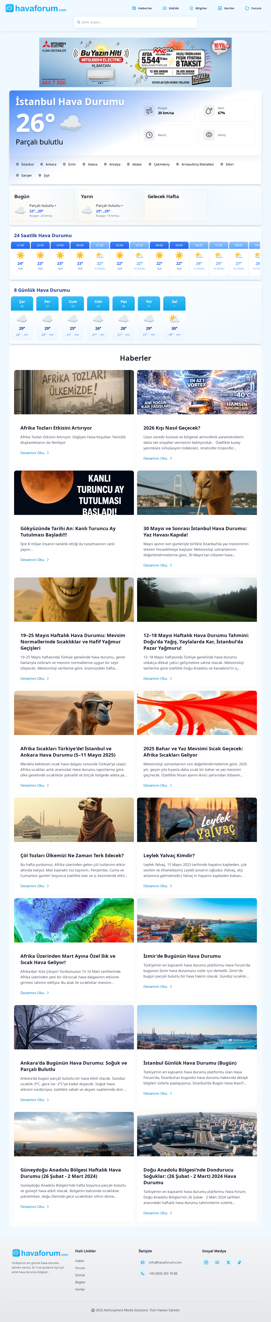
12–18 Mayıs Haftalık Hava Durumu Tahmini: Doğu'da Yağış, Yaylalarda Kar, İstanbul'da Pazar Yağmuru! (196, 641)
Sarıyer (26, 175)
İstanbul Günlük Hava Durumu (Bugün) (189, 1063)
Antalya (114, 164)
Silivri (230, 164)
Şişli (47, 175)
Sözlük (80, 1275)
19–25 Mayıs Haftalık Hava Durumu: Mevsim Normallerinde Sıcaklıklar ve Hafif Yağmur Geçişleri (72, 641)
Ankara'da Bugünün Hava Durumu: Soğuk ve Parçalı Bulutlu (73, 1066)
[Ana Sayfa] (36, 8)
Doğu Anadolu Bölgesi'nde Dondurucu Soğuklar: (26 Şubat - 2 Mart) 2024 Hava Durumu (189, 1176)
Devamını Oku (32, 452)
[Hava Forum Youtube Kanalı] (217, 1262)
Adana (92, 164)
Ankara (51, 164)
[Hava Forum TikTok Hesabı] (239, 1262)
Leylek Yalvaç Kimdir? (169, 855)
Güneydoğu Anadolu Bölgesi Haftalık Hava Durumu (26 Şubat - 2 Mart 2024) (70, 1172)
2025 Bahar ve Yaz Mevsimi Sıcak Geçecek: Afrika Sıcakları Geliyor (193, 751)
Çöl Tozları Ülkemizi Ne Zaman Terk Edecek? (72, 855)
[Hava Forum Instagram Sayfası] (206, 1262)
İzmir (72, 164)
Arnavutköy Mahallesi (198, 164)
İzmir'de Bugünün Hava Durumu (182, 956)
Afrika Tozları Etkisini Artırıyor (56, 427)
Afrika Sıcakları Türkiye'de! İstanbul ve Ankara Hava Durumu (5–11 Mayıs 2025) (67, 751)
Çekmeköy (162, 164)
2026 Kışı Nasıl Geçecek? (171, 427)
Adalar (137, 164)
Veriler (80, 1289)
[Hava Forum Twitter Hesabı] (228, 1262)
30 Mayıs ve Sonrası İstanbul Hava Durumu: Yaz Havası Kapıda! (195, 531)
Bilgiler (80, 1282)
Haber (80, 1261)
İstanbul (27, 164)
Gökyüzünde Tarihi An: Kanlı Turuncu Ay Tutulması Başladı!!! (68, 531)
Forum (80, 1268)
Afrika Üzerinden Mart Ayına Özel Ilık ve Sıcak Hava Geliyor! (67, 959)
